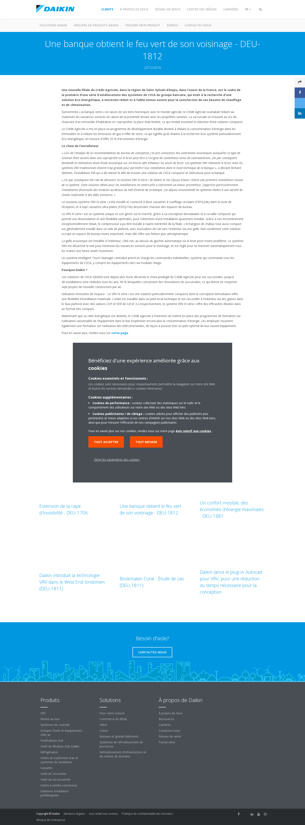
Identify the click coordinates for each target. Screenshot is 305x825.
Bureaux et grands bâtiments (119, 736)
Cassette (46, 768)
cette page (119, 333)
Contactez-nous (169, 731)
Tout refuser (146, 442)
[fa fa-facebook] (238, 814)
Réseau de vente (170, 736)
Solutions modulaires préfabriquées (54, 793)
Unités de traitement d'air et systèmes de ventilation (59, 760)
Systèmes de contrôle (55, 725)
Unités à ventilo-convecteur (58, 785)
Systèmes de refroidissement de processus (121, 744)
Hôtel (103, 725)
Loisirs (104, 731)
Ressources (166, 719)
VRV (43, 713)
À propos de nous (171, 713)
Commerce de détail (113, 719)
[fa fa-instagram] (265, 814)
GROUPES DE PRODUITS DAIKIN (96, 25)
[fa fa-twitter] (245, 814)
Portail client (167, 742)
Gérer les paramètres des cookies (117, 460)
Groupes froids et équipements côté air (61, 733)
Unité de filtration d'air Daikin (59, 746)
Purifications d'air (51, 740)
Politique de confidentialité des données (147, 813)
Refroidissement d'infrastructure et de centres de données (123, 754)
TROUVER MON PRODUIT (142, 25)
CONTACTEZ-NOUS (198, 25)
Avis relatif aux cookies (103, 813)
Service (172, 25)
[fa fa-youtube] (258, 814)
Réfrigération (49, 752)
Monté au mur (50, 719)
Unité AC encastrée (53, 774)
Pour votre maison (112, 713)
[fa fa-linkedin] (252, 814)
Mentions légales (74, 813)
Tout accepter (106, 442)
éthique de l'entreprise (50, 820)
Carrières (165, 725)
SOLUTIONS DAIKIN (53, 25)
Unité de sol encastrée (55, 779)
